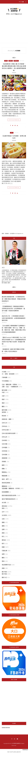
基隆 (3, 526)
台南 (6, 60)
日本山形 (4, 437)
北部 (3, 396)
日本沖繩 (4, 444)
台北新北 (4, 515)
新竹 (3, 543)
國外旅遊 (4, 410)
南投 (3, 508)
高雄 (3, 568)
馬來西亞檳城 (6, 483)
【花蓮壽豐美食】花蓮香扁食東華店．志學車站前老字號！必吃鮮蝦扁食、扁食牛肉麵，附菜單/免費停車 (13, 309)
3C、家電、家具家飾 (8, 374)
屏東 (3, 533)
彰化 (3, 536)
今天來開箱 (5, 381)
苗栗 (3, 554)
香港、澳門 (5, 479)
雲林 (3, 561)
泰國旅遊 (4, 458)
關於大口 (4, 577)
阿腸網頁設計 (25, 749)
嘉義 (3, 522)
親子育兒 (4, 572)
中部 (3, 392)
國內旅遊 (4, 390)
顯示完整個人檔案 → (6, 282)
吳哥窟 (4, 412)
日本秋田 (4, 451)
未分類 (4, 502)
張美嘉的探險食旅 (6, 727)
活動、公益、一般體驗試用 (10, 386)
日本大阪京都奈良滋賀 (8, 433)
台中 (3, 512)
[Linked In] (17, 125)
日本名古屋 (5, 430)
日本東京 (4, 440)
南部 (3, 399)
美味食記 (16, 60)
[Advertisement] (14, 216)
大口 (3, 267)
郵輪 (3, 468)
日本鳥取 (4, 454)
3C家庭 (4, 371)
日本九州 (4, 423)
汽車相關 (4, 377)
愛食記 (10, 60)
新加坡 (4, 415)
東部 (3, 403)
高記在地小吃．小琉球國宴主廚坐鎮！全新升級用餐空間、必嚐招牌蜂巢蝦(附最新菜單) (13, 318)
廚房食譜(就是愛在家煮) (9, 495)
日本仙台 (4, 426)
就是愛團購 (5, 492)
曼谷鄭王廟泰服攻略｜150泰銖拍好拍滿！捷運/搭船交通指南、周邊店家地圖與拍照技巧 (13, 299)
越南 (3, 465)
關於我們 (10, 752)
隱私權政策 (17, 752)
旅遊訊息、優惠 (6, 419)
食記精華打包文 (6, 564)
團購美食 (4, 486)
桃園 (3, 547)
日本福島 (4, 447)
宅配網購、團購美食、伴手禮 (11, 488)
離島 (3, 406)
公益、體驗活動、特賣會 (9, 384)
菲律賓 (4, 461)
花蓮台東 (4, 550)
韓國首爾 (4, 476)
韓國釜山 (4, 472)
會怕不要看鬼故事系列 (8, 499)
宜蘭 (3, 529)
